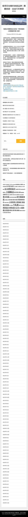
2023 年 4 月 (5, 341)
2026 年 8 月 (5, 223)
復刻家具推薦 (14, 197)
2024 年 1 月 (5, 319)
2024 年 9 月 (5, 295)
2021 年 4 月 (5, 416)
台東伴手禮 (18, 189)
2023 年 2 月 (5, 347)
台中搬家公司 (20, 186)
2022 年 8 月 (5, 366)
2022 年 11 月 (6, 357)
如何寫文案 (17, 192)
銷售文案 (11, 210)
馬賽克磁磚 (5, 212)
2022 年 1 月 (5, 388)
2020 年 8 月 (5, 440)
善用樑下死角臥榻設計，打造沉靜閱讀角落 (12, 173)
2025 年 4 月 (5, 273)
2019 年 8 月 (5, 478)
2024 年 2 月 (5, 316)
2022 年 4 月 (5, 378)
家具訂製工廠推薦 (15, 194)
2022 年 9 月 (5, 363)
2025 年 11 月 (6, 251)
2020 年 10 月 (6, 434)
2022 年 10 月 (6, 360)
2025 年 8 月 (5, 260)
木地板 (6, 199)
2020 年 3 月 (5, 456)
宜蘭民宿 (5, 194)
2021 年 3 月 (5, 419)
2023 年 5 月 (5, 338)
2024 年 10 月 (6, 291)
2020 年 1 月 (5, 462)
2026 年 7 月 (5, 226)
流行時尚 (5, 111)
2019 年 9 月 (5, 475)
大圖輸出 (10, 192)
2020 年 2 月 (5, 459)
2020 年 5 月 (5, 450)
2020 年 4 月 (5, 453)
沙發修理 (12, 202)
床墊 (10, 197)
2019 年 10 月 (6, 471)
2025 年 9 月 (5, 257)
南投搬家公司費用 (19, 184)
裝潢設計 (5, 130)
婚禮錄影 (22, 192)
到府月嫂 (13, 184)
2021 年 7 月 (5, 406)
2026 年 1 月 (5, 245)
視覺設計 (5, 133)
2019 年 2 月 (5, 496)
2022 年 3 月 (5, 381)
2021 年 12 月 (6, 391)
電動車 (21, 210)
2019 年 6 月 (5, 484)
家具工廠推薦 (9, 194)
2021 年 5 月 (5, 412)
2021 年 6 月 (5, 409)
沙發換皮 (18, 202)
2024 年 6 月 (5, 304)
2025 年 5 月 (5, 270)
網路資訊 (5, 124)
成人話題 (5, 108)
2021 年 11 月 (6, 394)
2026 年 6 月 (5, 229)
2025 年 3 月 (5, 276)
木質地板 (10, 199)
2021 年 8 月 (5, 403)
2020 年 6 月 (5, 447)
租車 (20, 205)
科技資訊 (5, 121)
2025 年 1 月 (5, 282)
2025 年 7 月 (5, 264)
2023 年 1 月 (5, 350)
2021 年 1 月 (5, 425)
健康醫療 (5, 102)
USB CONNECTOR (7, 184)
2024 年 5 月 (5, 307)
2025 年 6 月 (5, 267)
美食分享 (5, 127)
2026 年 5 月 (5, 233)
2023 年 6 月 (5, 335)
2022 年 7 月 (5, 369)
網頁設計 (6, 208)
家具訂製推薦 (21, 194)
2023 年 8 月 (5, 329)
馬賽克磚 (9, 212)
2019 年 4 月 (5, 490)
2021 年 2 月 (5, 422)
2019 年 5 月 (5, 487)
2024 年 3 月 (5, 313)
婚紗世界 (5, 105)
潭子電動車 (11, 205)
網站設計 (22, 205)
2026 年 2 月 (5, 242)
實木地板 (6, 197)
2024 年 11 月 (6, 288)
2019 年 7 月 (5, 481)
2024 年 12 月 (6, 285)
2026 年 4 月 (5, 236)
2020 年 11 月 (6, 431)
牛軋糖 (15, 205)
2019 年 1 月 (5, 499)
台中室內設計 (10, 186)
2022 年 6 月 (5, 372)
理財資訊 (5, 114)
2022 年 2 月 (5, 385)
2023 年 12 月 (6, 322)
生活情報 (5, 117)
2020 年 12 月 (6, 428)
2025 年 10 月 (6, 254)
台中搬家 (15, 186)
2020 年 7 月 (5, 444)
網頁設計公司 (14, 208)
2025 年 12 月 (6, 248)
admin (20, 34)
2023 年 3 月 (5, 344)
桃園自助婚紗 (6, 202)
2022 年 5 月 (5, 375)
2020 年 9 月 (5, 437)
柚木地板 (15, 199)
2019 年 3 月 (5, 493)
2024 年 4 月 (5, 310)
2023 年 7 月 (5, 332)
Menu (24, 16)
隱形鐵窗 (17, 210)
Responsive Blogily (18, 513)
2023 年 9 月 (5, 326)
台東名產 (22, 189)
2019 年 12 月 (6, 465)
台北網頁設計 (9, 189)
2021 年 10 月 (6, 397)
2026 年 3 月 (5, 239)
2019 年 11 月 (6, 468)
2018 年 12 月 (6, 502)
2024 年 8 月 (5, 298)
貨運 (20, 207)
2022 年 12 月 (6, 354)
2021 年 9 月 (5, 400)
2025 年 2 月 (5, 279)
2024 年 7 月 (5, 301)
